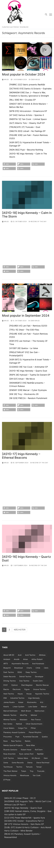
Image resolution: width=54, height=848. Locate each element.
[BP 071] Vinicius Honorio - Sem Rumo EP (24, 824)
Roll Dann (39, 749)
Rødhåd (40, 754)
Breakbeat (18, 668)
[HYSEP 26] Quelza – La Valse (23, 348)
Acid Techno (30, 655)
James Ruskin (9, 702)
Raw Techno (16, 741)
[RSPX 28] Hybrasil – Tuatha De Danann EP (29, 374)
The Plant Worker (10, 771)
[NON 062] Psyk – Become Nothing (26, 149)
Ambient (6, 659)
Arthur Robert (37, 659)
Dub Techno (24, 681)
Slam (46, 758)
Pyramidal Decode (30, 737)
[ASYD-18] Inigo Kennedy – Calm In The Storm (27, 214)
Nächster (19, 629)
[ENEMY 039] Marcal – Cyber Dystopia (28, 390)
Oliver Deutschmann (34, 724)
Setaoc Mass (22, 758)
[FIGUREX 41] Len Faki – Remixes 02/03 (28, 325)
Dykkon (14, 685)
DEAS (19, 672)
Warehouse (24, 775)
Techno (19, 767)
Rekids (27, 741)
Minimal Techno (9, 719)
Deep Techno (31, 672)
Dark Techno (8, 672)
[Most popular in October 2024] (27, 56)
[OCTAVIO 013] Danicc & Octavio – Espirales (30, 88)
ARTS (5, 663)
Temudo (29, 767)
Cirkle (38, 668)
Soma (5, 762)
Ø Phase (6, 780)
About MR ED (8, 655)
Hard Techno (8, 694)
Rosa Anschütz (9, 754)
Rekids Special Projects (13, 745)
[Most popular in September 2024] (27, 298)
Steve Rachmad (42, 762)
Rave (5, 741)
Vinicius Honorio (9, 775)
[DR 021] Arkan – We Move (22, 379)
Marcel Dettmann (10, 711)
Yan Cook (36, 775)
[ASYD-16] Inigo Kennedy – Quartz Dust (28, 370)
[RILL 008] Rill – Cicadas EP (22, 99)
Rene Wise (30, 745)
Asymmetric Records (20, 663)
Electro (6, 689)
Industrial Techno (17, 698)
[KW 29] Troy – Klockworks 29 (23, 394)
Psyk (17, 737)
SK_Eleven (36, 758)
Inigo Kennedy (34, 698)
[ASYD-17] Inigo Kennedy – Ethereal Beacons (21, 455)
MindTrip (23, 715)
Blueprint (7, 668)
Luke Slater (32, 706)
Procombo (7, 737)
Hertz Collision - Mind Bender (18, 830)
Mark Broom (26, 711)
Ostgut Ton (22, 728)
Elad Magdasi (26, 685)
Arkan (25, 659)
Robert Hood (26, 749)
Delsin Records (9, 676)
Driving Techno (9, 681)
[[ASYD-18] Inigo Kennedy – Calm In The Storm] (27, 195)
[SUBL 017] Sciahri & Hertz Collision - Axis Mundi (27, 827)
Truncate (40, 771)
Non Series (7, 724)
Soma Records (18, 762)
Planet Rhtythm (35, 732)
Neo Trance (36, 719)
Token (23, 771)
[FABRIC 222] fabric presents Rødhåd (27, 84)
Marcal (43, 706)
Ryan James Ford (26, 754)
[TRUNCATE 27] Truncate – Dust (24, 127)
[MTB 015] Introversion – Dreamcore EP (28, 111)
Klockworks (31, 702)
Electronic (17, 689)
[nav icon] (50, 14)
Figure (27, 689)
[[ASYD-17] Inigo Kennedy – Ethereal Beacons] (27, 436)
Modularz (23, 719)
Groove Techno (39, 689)
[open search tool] (46, 14)
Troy (31, 771)
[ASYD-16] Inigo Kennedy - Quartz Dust (23, 808)
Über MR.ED (35, 79)
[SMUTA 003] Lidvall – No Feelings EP (27, 131)
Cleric (46, 668)
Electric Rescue (42, 685)
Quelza (45, 737)
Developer (39, 676)
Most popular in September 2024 (25, 315)
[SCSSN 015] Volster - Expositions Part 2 (24, 821)
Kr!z (41, 702)
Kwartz (6, 706)
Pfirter (33, 728)
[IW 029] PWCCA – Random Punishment (28, 398)
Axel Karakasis (38, 663)
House (29, 694)
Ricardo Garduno (10, 749)
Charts (29, 668)
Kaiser (20, 702)
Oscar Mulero (8, 728)
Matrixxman (39, 711)
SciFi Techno (8, 758)
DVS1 (5, 685)
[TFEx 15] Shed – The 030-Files (24, 329)
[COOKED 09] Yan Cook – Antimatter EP (28, 367)
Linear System (18, 706)
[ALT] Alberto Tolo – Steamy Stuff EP (27, 123)
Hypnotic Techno (42, 694)
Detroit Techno (25, 676)
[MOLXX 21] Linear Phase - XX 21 (20, 798)
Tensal (38, 767)
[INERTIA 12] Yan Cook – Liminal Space (28, 119)
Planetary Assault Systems (14, 732)
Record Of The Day (38, 221)
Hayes (20, 694)
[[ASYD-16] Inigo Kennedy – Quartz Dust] (27, 539)
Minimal (34, 715)
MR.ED (6, 79)
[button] (9, 164)
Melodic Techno (9, 715)
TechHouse (8, 767)
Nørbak (19, 724)
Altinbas (42, 655)
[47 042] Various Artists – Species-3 (26, 115)
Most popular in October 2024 (23, 74)
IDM (5, 698)
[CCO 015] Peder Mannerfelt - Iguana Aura (24, 817)
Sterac (30, 762)
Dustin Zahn (38, 681)
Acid (19, 655)
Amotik (16, 659)
